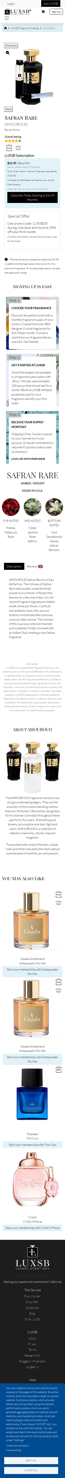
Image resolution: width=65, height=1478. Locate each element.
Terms (32, 1349)
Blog (32, 1313)
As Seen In (32, 1367)
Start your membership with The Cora (32, 1145)
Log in (11, 3)
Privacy (32, 1344)
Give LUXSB (32, 1319)
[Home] (18, 11)
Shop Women (32, 1296)
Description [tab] (14, 566)
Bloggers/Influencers (32, 1361)
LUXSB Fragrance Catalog (25, 28)
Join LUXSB (50, 3)
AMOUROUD (16, 124)
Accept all (31, 1470)
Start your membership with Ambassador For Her (32, 972)
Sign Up (56, 11)
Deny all (31, 1460)
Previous (11, 45)
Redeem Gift (32, 1355)
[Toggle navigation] (7, 18)
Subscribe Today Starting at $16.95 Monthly (32, 197)
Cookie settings (14, 1450)
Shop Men (32, 1302)
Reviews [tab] (34, 566)
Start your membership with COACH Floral (32, 1228)
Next (8, 109)
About (32, 1338)
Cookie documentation (17, 1445)
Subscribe (32, 1307)
